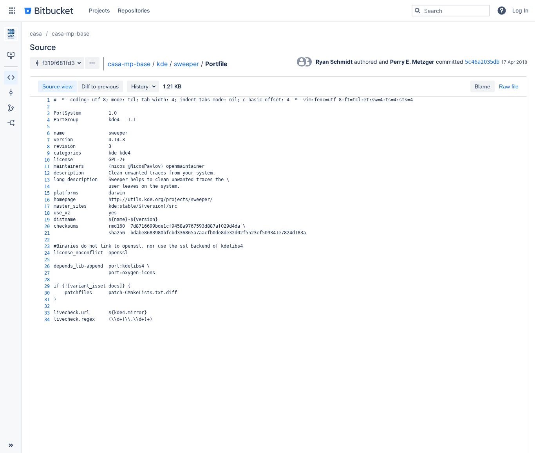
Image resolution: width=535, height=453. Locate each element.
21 (47, 233)
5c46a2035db (482, 62)
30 (47, 293)
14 (47, 186)
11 (47, 166)
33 (47, 313)
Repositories (134, 10)
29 (47, 286)
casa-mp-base (70, 33)
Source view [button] (57, 86)
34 (47, 319)
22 (47, 240)
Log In (520, 10)
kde (162, 64)
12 (47, 173)
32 (47, 306)
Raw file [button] (509, 86)
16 (47, 200)
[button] (12, 10)
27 (47, 273)
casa (36, 33)
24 (47, 253)
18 (47, 213)
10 (47, 160)
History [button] (139, 86)
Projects (99, 10)
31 (47, 299)
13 (47, 180)
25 (47, 259)
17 (47, 206)
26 (47, 266)
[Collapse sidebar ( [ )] (11, 445)
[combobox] (451, 10)
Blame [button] (482, 86)
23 (47, 246)
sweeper (186, 64)
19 (47, 220)
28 (47, 279)
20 (47, 226)
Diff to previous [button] (100, 86)
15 (47, 193)
